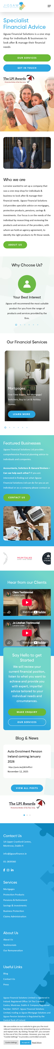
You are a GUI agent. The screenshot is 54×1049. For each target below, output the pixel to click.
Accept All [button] (26, 1042)
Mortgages (9, 889)
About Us (8, 939)
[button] (49, 6)
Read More (36, 1042)
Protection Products (13, 894)
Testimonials (9, 945)
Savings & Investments (15, 905)
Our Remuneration (13, 950)
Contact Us (9, 979)
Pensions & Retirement (15, 900)
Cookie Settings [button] (11, 1042)
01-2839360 (9, 861)
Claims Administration (14, 916)
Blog (5, 973)
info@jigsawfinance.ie (15, 853)
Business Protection (13, 911)
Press (6, 984)
